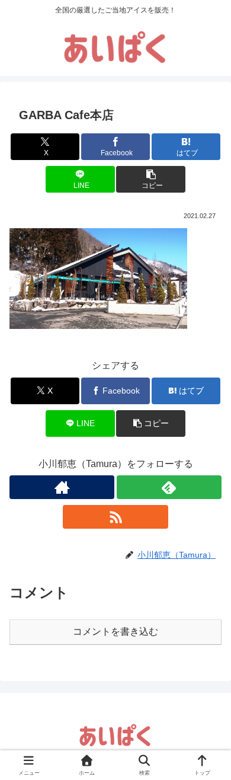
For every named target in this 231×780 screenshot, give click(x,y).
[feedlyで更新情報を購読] (169, 487)
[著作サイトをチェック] (61, 487)
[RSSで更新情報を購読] (115, 517)
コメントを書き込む (115, 631)
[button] (150, 179)
